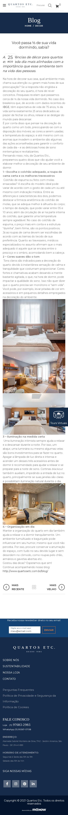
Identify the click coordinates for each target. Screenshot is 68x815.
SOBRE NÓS (11, 660)
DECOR (39, 26)
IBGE (6, 107)
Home (28, 26)
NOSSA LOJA (11, 672)
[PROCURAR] (49, 5)
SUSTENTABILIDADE (16, 666)
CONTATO (9, 679)
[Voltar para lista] (34, 587)
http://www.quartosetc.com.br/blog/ (25, 571)
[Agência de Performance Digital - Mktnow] (34, 809)
